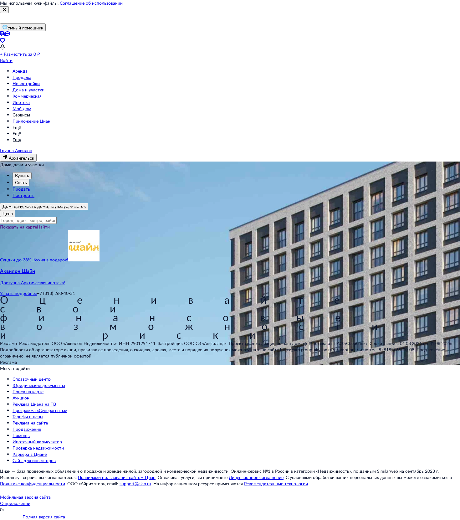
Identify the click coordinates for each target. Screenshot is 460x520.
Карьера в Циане (30, 454)
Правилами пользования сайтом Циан (117, 477)
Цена (8, 213)
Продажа (22, 77)
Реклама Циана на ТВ (34, 404)
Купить (22, 175)
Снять (21, 182)
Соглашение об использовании (91, 3)
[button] (230, 277)
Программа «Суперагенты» (40, 410)
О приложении (15, 503)
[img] (84, 260)
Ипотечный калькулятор (37, 442)
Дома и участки (28, 90)
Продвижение (27, 429)
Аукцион (21, 398)
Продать (21, 189)
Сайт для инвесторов (34, 460)
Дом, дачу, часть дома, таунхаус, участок (44, 206)
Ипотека (21, 102)
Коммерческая (27, 96)
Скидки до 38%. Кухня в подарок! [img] (34, 260)
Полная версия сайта (44, 517)
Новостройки (26, 83)
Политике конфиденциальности (32, 484)
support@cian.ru (135, 484)
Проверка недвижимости (38, 448)
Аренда (20, 71)
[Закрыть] (4, 9)
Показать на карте (18, 227)
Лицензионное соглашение (256, 477)
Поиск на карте (28, 391)
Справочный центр (32, 379)
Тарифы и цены (28, 417)
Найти (43, 227)
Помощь (21, 435)
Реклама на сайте (30, 423)
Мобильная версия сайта (25, 497)
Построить (23, 195)
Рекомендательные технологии (276, 484)
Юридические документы (39, 385)
